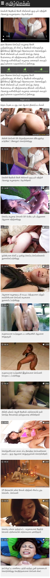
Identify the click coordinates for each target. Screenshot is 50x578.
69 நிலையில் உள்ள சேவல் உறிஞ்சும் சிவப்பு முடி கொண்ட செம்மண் (22, 491)
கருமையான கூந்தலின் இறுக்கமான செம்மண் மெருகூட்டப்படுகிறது (22, 374)
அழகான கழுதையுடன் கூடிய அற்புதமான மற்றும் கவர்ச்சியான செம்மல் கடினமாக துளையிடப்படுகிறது (23, 297)
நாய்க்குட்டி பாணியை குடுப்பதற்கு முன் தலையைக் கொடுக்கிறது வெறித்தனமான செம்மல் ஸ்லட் (24, 569)
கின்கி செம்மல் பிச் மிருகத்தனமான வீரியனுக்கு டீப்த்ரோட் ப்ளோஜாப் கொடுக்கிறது (23, 140)
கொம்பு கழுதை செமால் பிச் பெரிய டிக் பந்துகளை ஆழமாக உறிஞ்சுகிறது (23, 218)
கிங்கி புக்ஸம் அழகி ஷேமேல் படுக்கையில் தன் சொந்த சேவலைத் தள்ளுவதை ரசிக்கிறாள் (22, 413)
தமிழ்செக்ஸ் (18, 3)
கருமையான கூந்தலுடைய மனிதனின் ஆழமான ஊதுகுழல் (23, 335)
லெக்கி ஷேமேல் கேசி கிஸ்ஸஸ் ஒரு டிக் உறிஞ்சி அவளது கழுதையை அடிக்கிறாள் (22, 179)
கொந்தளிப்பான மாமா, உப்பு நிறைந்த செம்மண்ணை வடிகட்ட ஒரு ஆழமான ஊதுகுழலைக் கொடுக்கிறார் (24, 452)
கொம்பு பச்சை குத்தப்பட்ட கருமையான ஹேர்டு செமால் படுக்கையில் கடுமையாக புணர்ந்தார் (22, 530)
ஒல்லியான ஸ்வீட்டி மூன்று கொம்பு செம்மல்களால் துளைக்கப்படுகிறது (23, 257)
